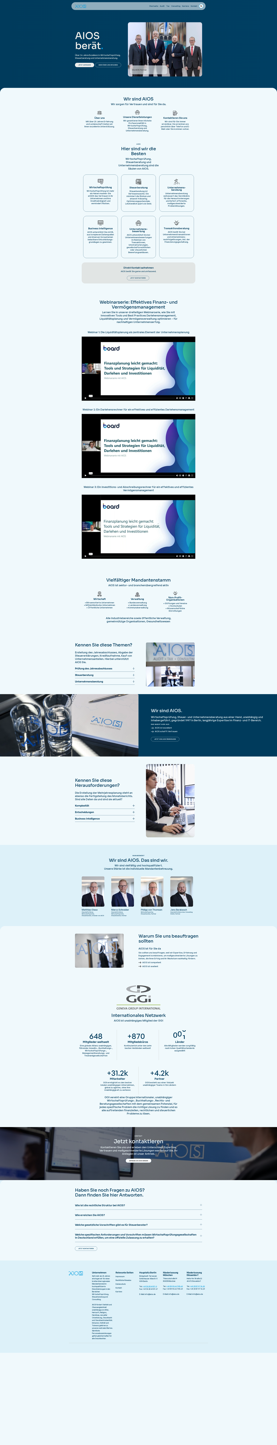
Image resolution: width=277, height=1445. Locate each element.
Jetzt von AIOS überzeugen (165, 739)
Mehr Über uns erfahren (108, 65)
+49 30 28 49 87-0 (150, 1286)
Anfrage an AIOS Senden (138, 1161)
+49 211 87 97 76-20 (197, 1286)
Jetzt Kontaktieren (138, 278)
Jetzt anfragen (84, 65)
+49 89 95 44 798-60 (174, 1286)
